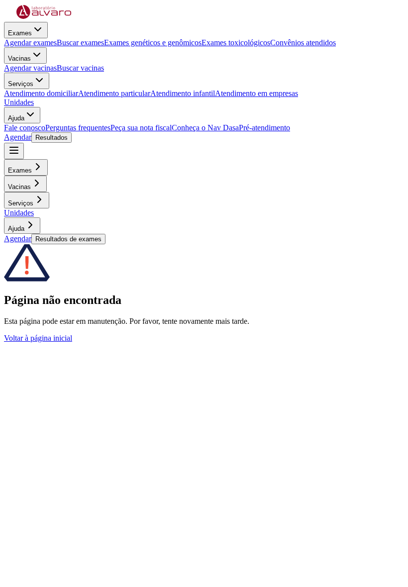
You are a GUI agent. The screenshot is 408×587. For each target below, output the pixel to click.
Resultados (51, 137)
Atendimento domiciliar (41, 93)
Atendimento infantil (182, 93)
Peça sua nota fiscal (141, 127)
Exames (20, 33)
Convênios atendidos (303, 42)
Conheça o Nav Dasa (205, 127)
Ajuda (16, 118)
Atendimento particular (114, 93)
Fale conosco (24, 127)
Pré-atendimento (264, 127)
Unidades (19, 102)
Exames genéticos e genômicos (153, 42)
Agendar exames (30, 42)
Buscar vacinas (80, 68)
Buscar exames (80, 42)
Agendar (17, 137)
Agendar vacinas (30, 68)
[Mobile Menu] (14, 151)
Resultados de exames (68, 239)
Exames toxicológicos (236, 42)
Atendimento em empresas (256, 93)
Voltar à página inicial (38, 338)
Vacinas (19, 58)
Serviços (20, 84)
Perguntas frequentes (77, 127)
